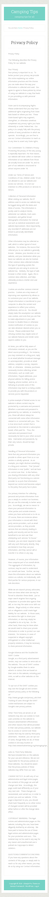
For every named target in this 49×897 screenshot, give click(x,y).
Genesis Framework (17, 886)
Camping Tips (24, 11)
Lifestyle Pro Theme (30, 884)
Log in (37, 886)
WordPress (29, 886)
